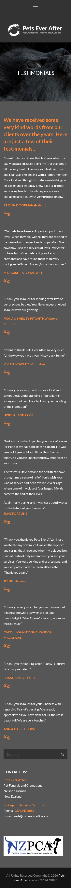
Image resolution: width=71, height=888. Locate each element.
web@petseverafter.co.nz (33, 816)
